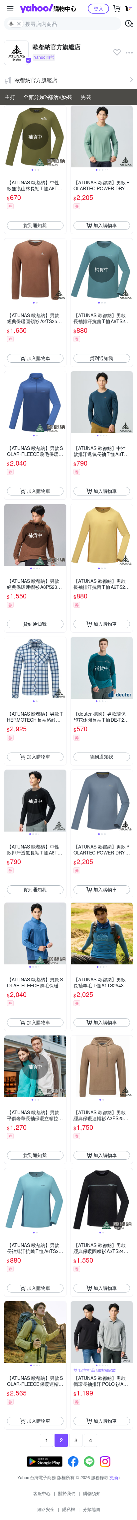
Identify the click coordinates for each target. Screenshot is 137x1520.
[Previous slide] (8, 136)
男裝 (86, 97)
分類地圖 (91, 1509)
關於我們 (66, 1493)
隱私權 (68, 1509)
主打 (10, 97)
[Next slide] (62, 136)
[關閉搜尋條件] (19, 24)
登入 (98, 8)
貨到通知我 (35, 225)
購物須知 (91, 1493)
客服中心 (42, 1493)
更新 (114, 1477)
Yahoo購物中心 (48, 8)
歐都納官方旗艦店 (36, 80)
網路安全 (46, 1509)
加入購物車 (105, 225)
